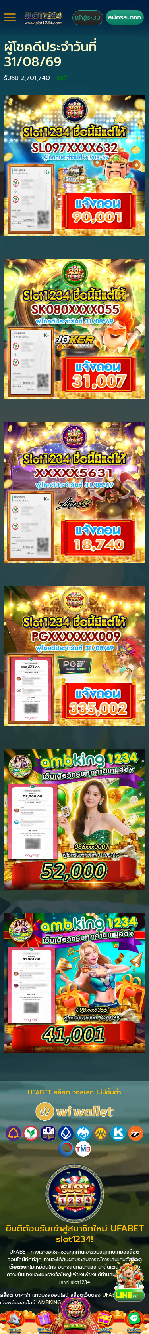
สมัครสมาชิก (124, 17)
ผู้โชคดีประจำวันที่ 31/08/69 (50, 54)
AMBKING (49, 1302)
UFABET (112, 1295)
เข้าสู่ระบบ (87, 17)
